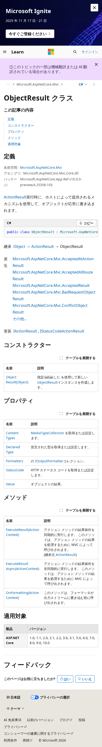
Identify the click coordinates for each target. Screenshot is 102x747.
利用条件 (10, 740)
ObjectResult (47, 382)
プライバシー (14, 726)
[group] (51, 232)
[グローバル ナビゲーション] (4, 52)
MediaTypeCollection (47, 433)
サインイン (90, 51)
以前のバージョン (40, 720)
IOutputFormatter (49, 461)
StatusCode (15, 470)
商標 (26, 740)
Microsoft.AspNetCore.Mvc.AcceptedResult (51, 285)
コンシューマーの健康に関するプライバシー (37, 733)
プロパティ (16, 131)
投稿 (82, 720)
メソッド (14, 137)
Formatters (14, 461)
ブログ (64, 720)
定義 (11, 119)
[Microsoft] (51, 52)
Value (10, 484)
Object (19, 246)
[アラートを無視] (94, 7)
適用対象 (14, 144)
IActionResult (25, 331)
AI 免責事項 (12, 720)
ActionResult (15, 197)
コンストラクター (21, 125)
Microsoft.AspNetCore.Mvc (38, 84)
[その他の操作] (94, 84)
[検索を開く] (75, 52)
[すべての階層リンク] (8, 84)
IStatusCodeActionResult (62, 331)
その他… (20, 318)
